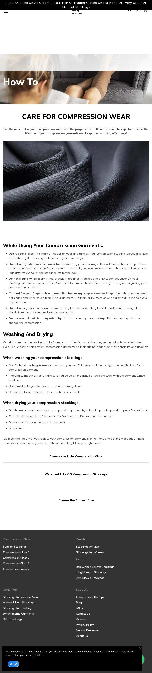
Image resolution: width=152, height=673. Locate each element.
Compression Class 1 (16, 552)
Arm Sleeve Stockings (90, 578)
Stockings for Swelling (17, 608)
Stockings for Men (87, 546)
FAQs (79, 608)
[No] (140, 648)
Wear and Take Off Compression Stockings (76, 474)
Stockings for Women (90, 552)
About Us (82, 636)
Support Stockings (15, 546)
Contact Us (83, 613)
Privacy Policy (85, 625)
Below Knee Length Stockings (95, 567)
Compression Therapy (90, 597)
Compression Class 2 (16, 558)
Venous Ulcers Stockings (18, 602)
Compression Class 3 (16, 563)
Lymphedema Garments (18, 613)
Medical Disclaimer (88, 630)
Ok (12, 663)
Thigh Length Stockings (91, 572)
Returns (81, 619)
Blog (79, 602)
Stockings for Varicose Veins (21, 597)
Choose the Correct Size (76, 500)
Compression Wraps (16, 569)
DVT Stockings (12, 619)
